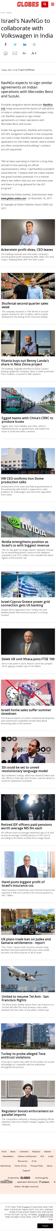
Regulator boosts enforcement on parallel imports (27, 1113)
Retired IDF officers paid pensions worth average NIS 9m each (26, 826)
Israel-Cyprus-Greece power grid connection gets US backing (25, 603)
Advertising (5, 1165)
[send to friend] (15, 54)
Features (36, 1151)
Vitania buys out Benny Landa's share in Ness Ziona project (25, 362)
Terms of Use (20, 1165)
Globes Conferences (27, 1156)
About (49, 1165)
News (9, 12)
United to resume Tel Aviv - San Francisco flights (25, 998)
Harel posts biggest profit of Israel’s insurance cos (23, 884)
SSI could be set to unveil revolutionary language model (25, 769)
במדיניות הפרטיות (45, 1215)
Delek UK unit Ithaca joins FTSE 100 (28, 659)
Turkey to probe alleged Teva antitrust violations (23, 1055)
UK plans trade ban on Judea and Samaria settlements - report (26, 941)
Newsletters (8, 1156)
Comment (24, 1151)
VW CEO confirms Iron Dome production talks (22, 480)
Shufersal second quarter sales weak (25, 305)
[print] (5, 54)
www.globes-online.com (13, 198)
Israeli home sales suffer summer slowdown (26, 712)
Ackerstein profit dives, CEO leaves (27, 250)
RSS (42, 1156)
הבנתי (45, 1225)
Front (3, 12)
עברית (34, 1161)
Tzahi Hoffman (26, 69)
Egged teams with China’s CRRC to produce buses (27, 420)
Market (47, 1151)
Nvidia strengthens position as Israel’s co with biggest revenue (25, 543)
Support (26, 1170)
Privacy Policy (37, 1165)
